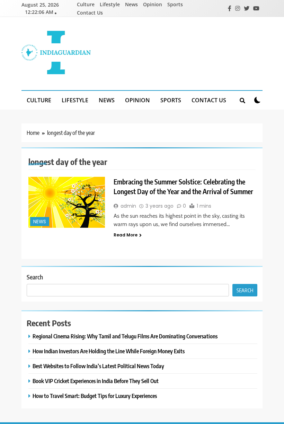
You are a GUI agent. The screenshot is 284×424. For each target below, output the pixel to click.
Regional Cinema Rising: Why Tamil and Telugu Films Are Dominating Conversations (125, 336)
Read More (125, 235)
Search (35, 277)
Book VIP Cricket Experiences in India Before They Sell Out (96, 380)
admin (128, 205)
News (131, 4)
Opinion (152, 4)
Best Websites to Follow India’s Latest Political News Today (98, 366)
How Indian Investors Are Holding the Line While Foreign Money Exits (109, 351)
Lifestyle (110, 4)
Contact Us (90, 12)
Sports (175, 4)
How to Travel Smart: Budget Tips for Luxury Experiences (95, 395)
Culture (86, 4)
